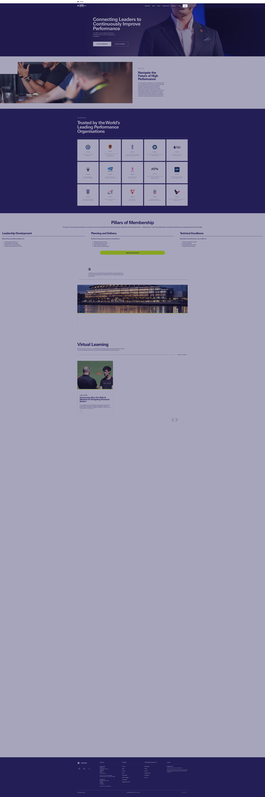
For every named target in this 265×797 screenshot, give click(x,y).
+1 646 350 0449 (108, 786)
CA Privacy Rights (125, 777)
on (95, 452)
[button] (214, 473)
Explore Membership (132, 253)
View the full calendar (181, 354)
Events (146, 768)
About (123, 768)
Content (146, 770)
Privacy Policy (119, 687)
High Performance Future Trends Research (174, 767)
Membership (147, 766)
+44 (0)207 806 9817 (108, 775)
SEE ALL (183, 435)
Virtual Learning (147, 773)
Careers (123, 770)
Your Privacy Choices (81, 792)
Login (185, 5)
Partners (146, 777)
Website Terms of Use (126, 781)
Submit (108, 691)
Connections (147, 775)
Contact (123, 766)
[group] (95, 388)
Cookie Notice (124, 779)
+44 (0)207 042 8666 (111, 776)
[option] (132, 588)
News (123, 773)
